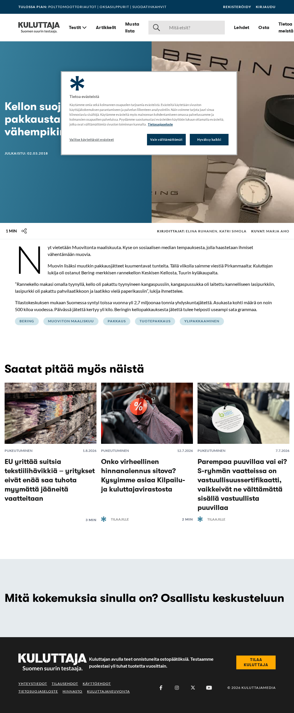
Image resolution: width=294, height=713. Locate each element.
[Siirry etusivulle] (39, 27)
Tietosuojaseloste (38, 691)
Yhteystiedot (32, 683)
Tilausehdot (65, 683)
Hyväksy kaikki (209, 139)
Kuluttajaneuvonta (108, 691)
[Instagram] (177, 688)
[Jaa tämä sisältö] (24, 231)
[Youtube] (209, 688)
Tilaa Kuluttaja (256, 662)
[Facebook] (161, 688)
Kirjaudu (266, 7)
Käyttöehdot (97, 683)
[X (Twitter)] (193, 688)
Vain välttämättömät (166, 139)
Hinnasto (72, 691)
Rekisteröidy (237, 7)
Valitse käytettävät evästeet (91, 139)
